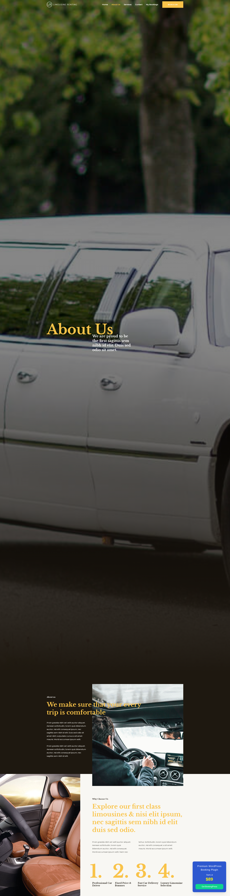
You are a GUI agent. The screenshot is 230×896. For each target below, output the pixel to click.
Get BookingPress (209, 887)
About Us (116, 4)
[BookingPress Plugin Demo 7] (62, 4)
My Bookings (152, 4)
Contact (138, 4)
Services (128, 4)
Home (105, 4)
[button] (172, 4)
